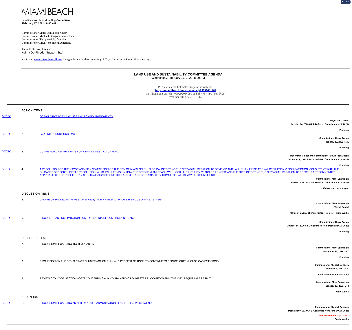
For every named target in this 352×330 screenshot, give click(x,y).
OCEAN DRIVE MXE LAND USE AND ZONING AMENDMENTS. (76, 116)
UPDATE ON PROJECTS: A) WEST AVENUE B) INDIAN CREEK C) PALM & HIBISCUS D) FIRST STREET (101, 199)
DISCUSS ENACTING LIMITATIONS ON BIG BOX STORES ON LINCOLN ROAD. (87, 217)
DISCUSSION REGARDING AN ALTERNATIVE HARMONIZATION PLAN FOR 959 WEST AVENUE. (97, 302)
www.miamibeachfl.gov (48, 59)
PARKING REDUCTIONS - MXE (58, 133)
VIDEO (6, 116)
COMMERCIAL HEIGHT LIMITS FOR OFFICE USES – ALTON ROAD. (80, 151)
